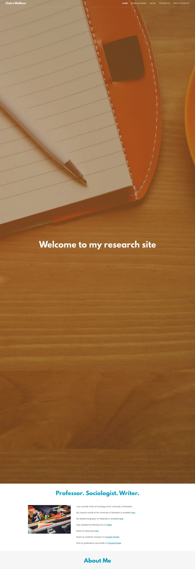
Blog (153, 3)
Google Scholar (112, 537)
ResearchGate (114, 543)
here (133, 513)
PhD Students (182, 3)
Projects (164, 3)
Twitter (109, 525)
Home (125, 3)
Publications (139, 3)
